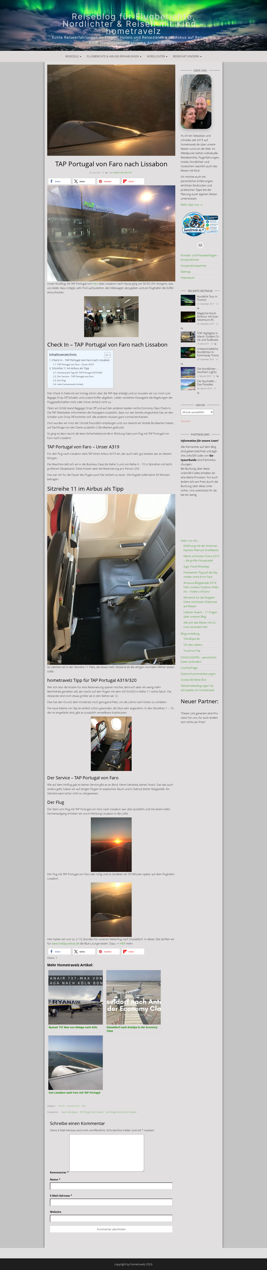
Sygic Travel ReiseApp (196, 566)
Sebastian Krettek (122, 172)
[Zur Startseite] (133, 25)
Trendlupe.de (191, 638)
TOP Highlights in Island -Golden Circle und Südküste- (208, 336)
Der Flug (61, 380)
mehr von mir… (190, 540)
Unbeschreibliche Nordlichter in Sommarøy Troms (208, 352)
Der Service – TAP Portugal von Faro (75, 376)
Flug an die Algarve (69, 1112)
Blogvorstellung (190, 633)
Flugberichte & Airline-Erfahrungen (113, 56)
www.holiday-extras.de (65, 943)
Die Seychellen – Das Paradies (207, 382)
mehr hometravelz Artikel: (70, 384)
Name (55, 1179)
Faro (95, 283)
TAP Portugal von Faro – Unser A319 (75, 364)
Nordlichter (156, 56)
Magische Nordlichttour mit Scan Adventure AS (207, 316)
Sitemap (186, 271)
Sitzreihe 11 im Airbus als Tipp (70, 368)
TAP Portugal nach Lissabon (91, 1112)
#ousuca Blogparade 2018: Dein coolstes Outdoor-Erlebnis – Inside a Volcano (201, 587)
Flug (83, 1105)
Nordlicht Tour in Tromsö (207, 298)
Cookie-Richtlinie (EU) (193, 679)
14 (217, 303)
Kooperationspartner (194, 265)
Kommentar (59, 1172)
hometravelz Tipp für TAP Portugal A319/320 (79, 372)
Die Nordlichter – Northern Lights (207, 370)
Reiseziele (72, 56)
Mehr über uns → (192, 204)
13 (212, 343)
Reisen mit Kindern (186, 56)
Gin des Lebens (192, 644)
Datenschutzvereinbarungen (198, 673)
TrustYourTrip (191, 650)
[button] (59, 181)
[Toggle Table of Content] (106, 355)
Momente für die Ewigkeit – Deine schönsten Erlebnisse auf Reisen (200, 602)
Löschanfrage (189, 667)
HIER (123, 943)
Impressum (188, 277)
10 (214, 376)
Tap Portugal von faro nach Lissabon (121, 1112)
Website (55, 1212)
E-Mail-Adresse (61, 1195)
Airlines (61, 1105)
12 (217, 359)
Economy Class (73, 1105)
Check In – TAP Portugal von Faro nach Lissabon (81, 360)
